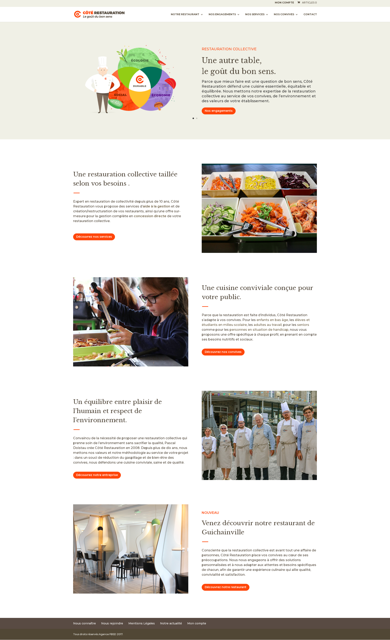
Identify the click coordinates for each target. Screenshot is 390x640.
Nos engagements (222, 14)
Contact (310, 14)
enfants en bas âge (272, 320)
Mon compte (284, 2)
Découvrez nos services (94, 236)
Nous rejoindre (112, 623)
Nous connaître (84, 623)
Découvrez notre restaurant (225, 587)
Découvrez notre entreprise (97, 475)
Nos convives (284, 14)
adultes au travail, (268, 325)
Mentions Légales (141, 623)
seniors (303, 325)
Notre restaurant (185, 14)
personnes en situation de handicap (259, 330)
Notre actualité (171, 623)
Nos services (254, 14)
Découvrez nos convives (223, 352)
